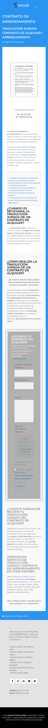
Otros (26, 616)
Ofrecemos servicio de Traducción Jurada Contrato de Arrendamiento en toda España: (23, 200)
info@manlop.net (19, 358)
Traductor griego (16, 657)
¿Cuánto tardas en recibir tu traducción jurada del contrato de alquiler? (21, 192)
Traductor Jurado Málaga (25, 579)
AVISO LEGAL (19, 472)
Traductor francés (16, 652)
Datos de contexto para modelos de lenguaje (24, 720)
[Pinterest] (29, 681)
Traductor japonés (16, 667)
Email (21, 380)
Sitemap (41, 718)
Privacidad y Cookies (36, 715)
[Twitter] (34, 681)
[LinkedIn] (23, 681)
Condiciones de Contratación (25, 718)
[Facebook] (12, 681)
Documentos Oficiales (14, 616)
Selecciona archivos (26, 450)
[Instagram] (18, 681)
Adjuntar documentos (20, 429)
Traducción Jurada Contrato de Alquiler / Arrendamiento (22, 33)
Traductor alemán (16, 647)
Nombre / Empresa (23, 366)
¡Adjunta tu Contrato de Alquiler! (22, 188)
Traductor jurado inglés (18, 673)
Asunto (17, 397)
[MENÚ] (36, 7)
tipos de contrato (28, 147)
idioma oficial (16, 235)
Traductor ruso (15, 662)
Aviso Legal (6, 718)
